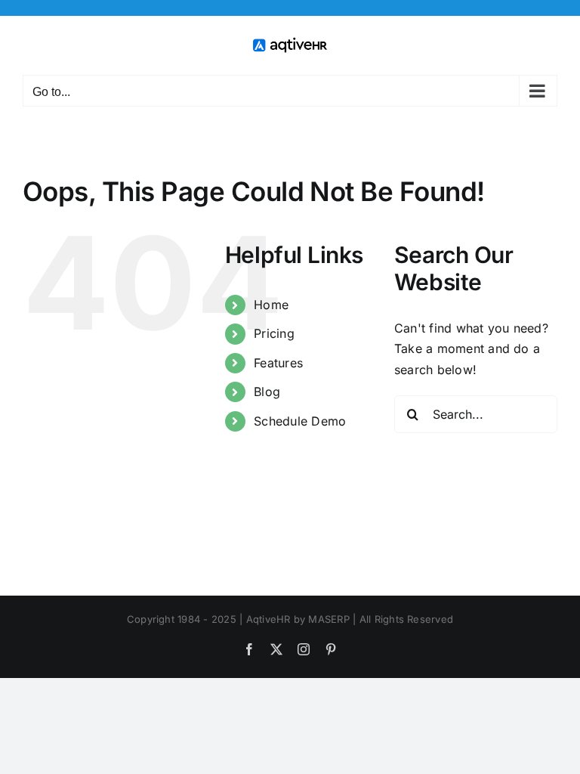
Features (278, 362)
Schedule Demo (300, 421)
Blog (267, 391)
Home (271, 304)
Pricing (274, 333)
